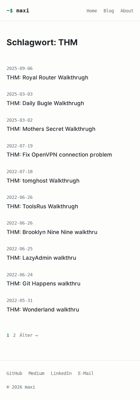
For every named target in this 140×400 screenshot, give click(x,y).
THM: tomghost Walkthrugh (43, 180)
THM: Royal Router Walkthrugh (47, 77)
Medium (36, 373)
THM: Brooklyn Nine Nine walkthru (52, 232)
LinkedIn (61, 373)
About (126, 10)
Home (92, 10)
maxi (18, 10)
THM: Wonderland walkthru (43, 309)
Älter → (29, 335)
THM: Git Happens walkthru (43, 283)
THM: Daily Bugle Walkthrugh (45, 103)
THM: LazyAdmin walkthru (41, 258)
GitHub (14, 373)
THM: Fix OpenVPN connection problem (59, 154)
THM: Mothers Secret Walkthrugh (51, 129)
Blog (109, 10)
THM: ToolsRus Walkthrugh (42, 206)
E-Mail (86, 373)
